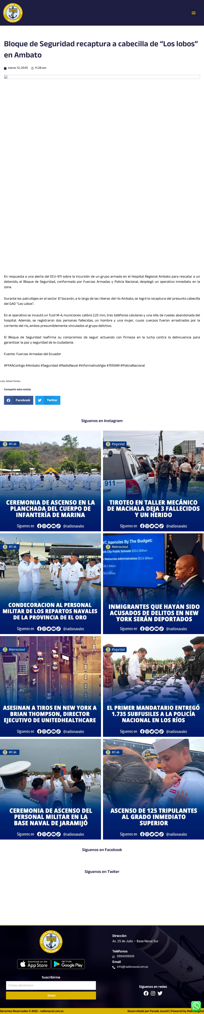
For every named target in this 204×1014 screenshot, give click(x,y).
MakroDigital (195, 1011)
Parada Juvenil (159, 1011)
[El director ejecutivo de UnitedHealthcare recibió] (50, 686)
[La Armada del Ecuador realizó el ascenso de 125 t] (153, 789)
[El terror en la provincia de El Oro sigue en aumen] (153, 481)
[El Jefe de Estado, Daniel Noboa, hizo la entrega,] (153, 686)
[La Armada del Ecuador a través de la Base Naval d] (50, 789)
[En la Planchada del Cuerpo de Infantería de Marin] (50, 481)
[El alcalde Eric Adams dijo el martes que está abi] (153, 583)
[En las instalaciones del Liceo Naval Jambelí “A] (50, 583)
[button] (193, 13)
